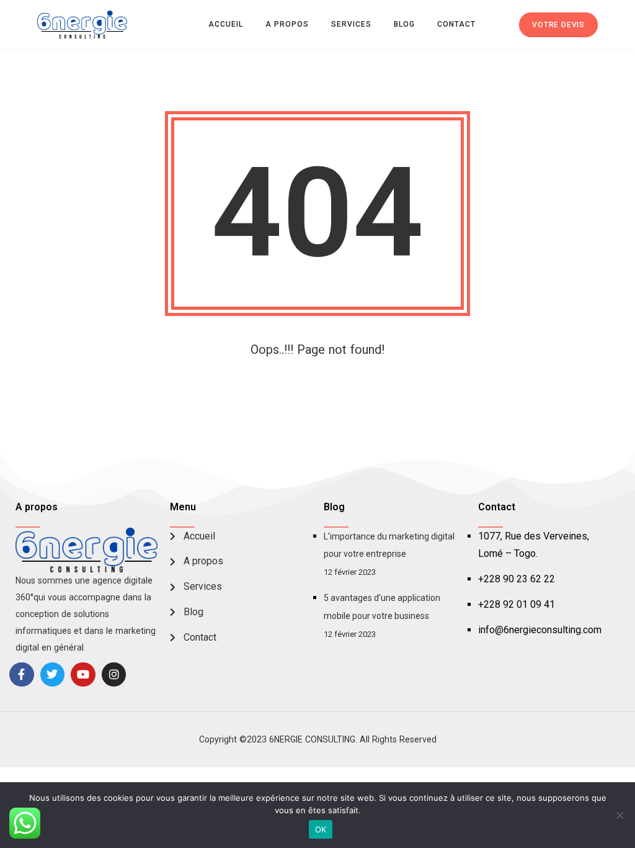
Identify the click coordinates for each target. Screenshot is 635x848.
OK (321, 829)
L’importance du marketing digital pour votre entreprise (389, 545)
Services (351, 24)
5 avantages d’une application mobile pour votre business (382, 607)
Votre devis (558, 24)
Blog (404, 24)
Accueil (225, 24)
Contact (456, 24)
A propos (287, 24)
